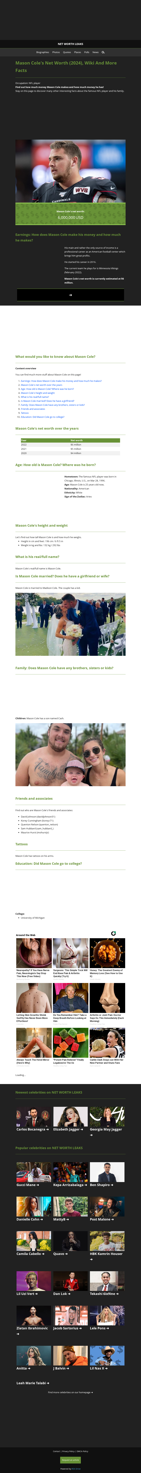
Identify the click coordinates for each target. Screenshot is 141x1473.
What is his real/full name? (35, 396)
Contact (56, 1451)
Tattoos (25, 412)
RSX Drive (76, 1468)
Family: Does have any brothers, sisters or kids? (53, 404)
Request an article (70, 1460)
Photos (56, 52)
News (96, 52)
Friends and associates (33, 408)
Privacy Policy (68, 1451)
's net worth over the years (41, 384)
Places (77, 52)
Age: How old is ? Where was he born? (47, 388)
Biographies (42, 52)
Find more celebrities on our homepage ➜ (70, 1392)
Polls (86, 52)
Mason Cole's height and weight (38, 392)
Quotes (67, 52)
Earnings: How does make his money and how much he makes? (61, 380)
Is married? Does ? (47, 400)
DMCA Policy (82, 1451)
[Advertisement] (70, 19)
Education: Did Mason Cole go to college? (42, 416)
